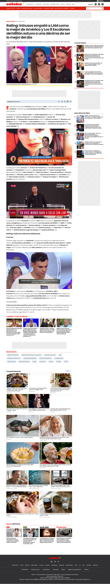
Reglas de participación (74, 569)
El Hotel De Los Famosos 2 (14, 358)
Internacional (54, 4)
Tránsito (86, 569)
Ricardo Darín (49, 8)
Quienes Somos (35, 569)
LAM (60, 355)
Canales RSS (24, 569)
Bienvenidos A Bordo (24, 361)
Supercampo (69, 565)
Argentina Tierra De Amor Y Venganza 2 (31, 355)
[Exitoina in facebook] (99, 4)
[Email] (70, 102)
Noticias (27, 565)
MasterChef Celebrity (62, 8)
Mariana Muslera (26, 8)
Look (76, 565)
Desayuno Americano (50, 355)
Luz (80, 565)
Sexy (73, 4)
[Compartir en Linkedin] (67, 101)
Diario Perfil (15, 565)
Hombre (47, 565)
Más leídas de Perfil (82, 113)
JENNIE (18, 8)
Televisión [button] (45, 4)
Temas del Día (10, 8)
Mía (83, 565)
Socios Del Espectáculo (45, 358)
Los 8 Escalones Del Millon (30, 358)
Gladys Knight (38, 8)
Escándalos (30, 4)
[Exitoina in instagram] (96, 4)
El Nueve (59, 361)
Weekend (61, 565)
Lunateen (88, 565)
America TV (42, 361)
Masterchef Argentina (13, 355)
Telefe (65, 361)
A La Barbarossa (59, 358)
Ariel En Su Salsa (11, 361)
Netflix (63, 4)
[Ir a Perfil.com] (100, 1)
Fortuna (41, 565)
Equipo (63, 569)
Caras (21, 565)
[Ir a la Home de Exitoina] (15, 4)
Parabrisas (54, 565)
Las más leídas (80, 43)
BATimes (95, 565)
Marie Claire (34, 565)
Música (68, 4)
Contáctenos (46, 569)
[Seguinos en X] (102, 4)
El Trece (51, 361)
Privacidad (56, 569)
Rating (72, 8)
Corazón (38, 4)
